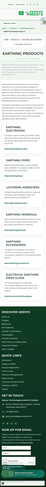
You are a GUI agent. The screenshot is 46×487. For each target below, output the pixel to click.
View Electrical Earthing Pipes (18, 296)
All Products (7, 360)
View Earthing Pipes (13, 176)
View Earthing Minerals (15, 230)
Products (13, 28)
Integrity (5, 320)
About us (5, 317)
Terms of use (7, 371)
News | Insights (8, 349)
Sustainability (7, 335)
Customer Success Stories (13, 382)
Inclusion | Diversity (10, 338)
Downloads (20, 4)
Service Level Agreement (12, 375)
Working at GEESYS (10, 385)
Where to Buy (7, 378)
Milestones (6, 324)
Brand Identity (8, 327)
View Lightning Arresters (15, 203)
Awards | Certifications (11, 331)
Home (4, 28)
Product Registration (10, 367)
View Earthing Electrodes (16, 149)
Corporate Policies (10, 345)
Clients (5, 389)
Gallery (11, 4)
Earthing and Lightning (32, 39)
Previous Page (9, 23)
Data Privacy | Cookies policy (14, 342)
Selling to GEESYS (9, 364)
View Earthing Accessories (16, 263)
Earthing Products (27, 28)
